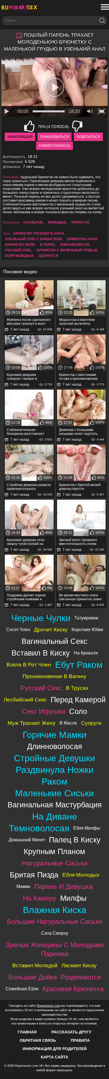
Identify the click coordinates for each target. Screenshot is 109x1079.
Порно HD (81, 222)
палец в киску (75, 839)
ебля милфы (86, 828)
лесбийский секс (25, 700)
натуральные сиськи (54, 863)
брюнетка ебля (20, 245)
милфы (73, 898)
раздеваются (81, 977)
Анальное (33, 222)
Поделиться (88, 137)
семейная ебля (22, 988)
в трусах (77, 688)
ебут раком (79, 664)
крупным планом (54, 851)
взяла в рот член (28, 665)
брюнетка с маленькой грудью (67, 250)
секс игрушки (43, 711)
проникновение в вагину (54, 676)
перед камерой (78, 699)
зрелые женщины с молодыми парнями (54, 949)
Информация (20, 137)
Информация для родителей (55, 1048)
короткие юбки (87, 629)
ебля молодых (19, 256)
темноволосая (74, 245)
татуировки (86, 618)
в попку (47, 245)
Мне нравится (29, 126)
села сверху (54, 933)
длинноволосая (54, 746)
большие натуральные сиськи (54, 921)
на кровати (86, 653)
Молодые (57, 222)
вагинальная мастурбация (55, 804)
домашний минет (27, 839)
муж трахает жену (32, 723)
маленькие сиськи (54, 793)
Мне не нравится (77, 126)
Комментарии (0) (54, 146)
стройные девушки (54, 758)
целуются (48, 256)
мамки (23, 886)
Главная (27, 1032)
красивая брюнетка (73, 989)
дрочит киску (51, 629)
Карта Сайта (54, 1057)
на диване (54, 816)
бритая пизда (34, 874)
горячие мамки (55, 734)
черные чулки (40, 618)
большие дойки (32, 977)
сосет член (18, 629)
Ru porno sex (21, 7)
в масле (68, 723)
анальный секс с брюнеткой (33, 239)
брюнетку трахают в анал (38, 233)
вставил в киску (40, 653)
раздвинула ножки (55, 769)
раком (54, 781)
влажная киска (54, 910)
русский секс (18, 250)
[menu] (104, 7)
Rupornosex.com (48, 1005)
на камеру (39, 898)
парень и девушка (63, 886)
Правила (80, 1040)
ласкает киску (79, 965)
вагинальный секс (54, 641)
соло (78, 711)
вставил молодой (35, 965)
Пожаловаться (54, 137)
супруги (91, 723)
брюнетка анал (82, 239)
